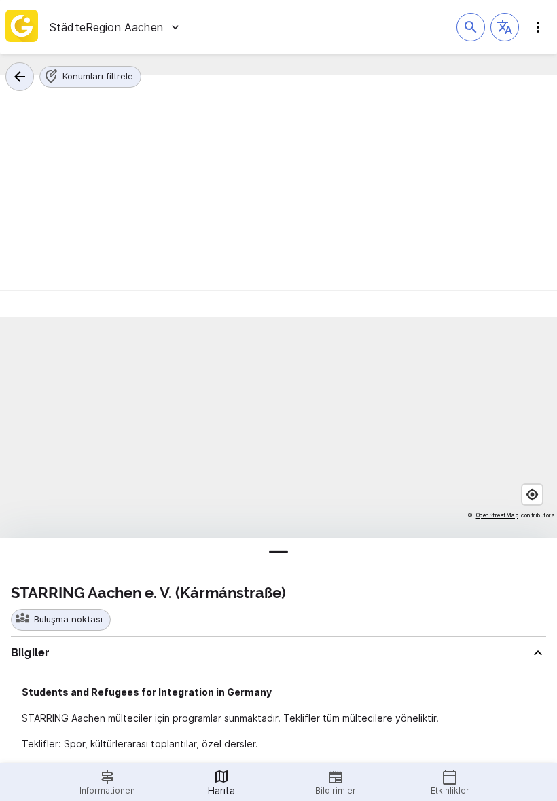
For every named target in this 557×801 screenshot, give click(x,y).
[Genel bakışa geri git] (19, 76)
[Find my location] (532, 494)
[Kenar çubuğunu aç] (538, 27)
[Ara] (470, 27)
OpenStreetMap (497, 515)
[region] (278, 427)
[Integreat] (21, 27)
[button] (504, 27)
